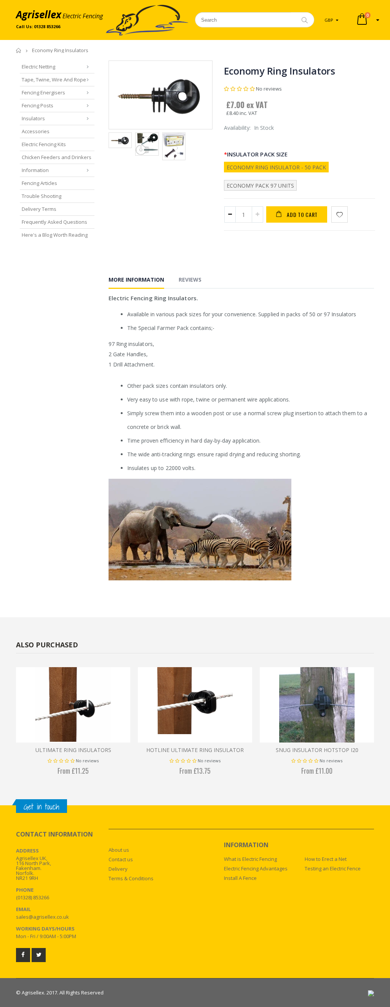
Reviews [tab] (190, 279)
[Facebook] (23, 955)
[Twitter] (39, 955)
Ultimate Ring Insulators (73, 750)
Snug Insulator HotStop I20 (317, 750)
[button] (240, 88)
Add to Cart (302, 214)
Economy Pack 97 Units (260, 185)
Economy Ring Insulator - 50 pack (276, 167)
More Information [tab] (136, 279)
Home (19, 50)
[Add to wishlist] (339, 214)
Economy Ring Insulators (279, 70)
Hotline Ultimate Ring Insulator (195, 750)
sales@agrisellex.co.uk (42, 916)
